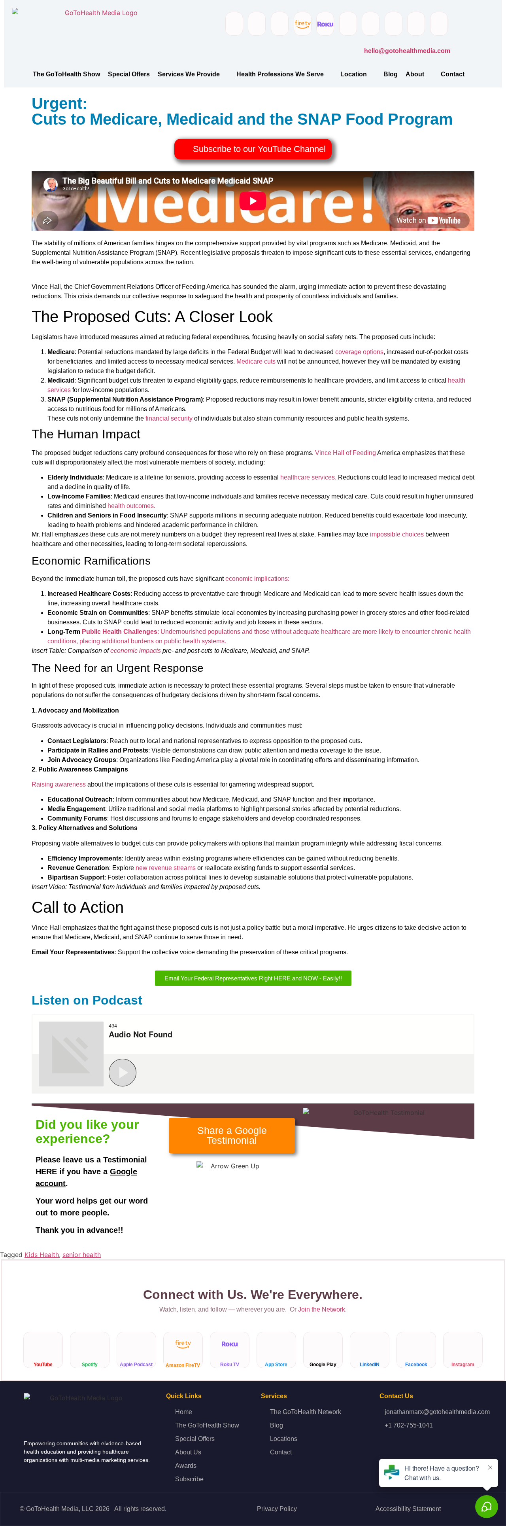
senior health (81, 1255)
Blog (390, 74)
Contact (452, 74)
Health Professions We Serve (280, 74)
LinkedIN (370, 1364)
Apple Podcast (136, 1364)
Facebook (416, 1364)
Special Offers (129, 74)
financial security (169, 418)
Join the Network (321, 1309)
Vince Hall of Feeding (345, 452)
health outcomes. (131, 505)
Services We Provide (189, 74)
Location (353, 74)
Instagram (462, 1364)
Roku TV (229, 1364)
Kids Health (42, 1255)
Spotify (90, 1364)
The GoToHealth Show (66, 74)
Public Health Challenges (119, 631)
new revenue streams (166, 867)
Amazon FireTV (183, 1365)
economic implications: (257, 578)
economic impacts (135, 650)
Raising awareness (59, 784)
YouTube (43, 1364)
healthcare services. (308, 477)
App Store (276, 1364)
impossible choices (397, 534)
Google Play (323, 1364)
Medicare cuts (256, 361)
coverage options (359, 352)
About (415, 74)
